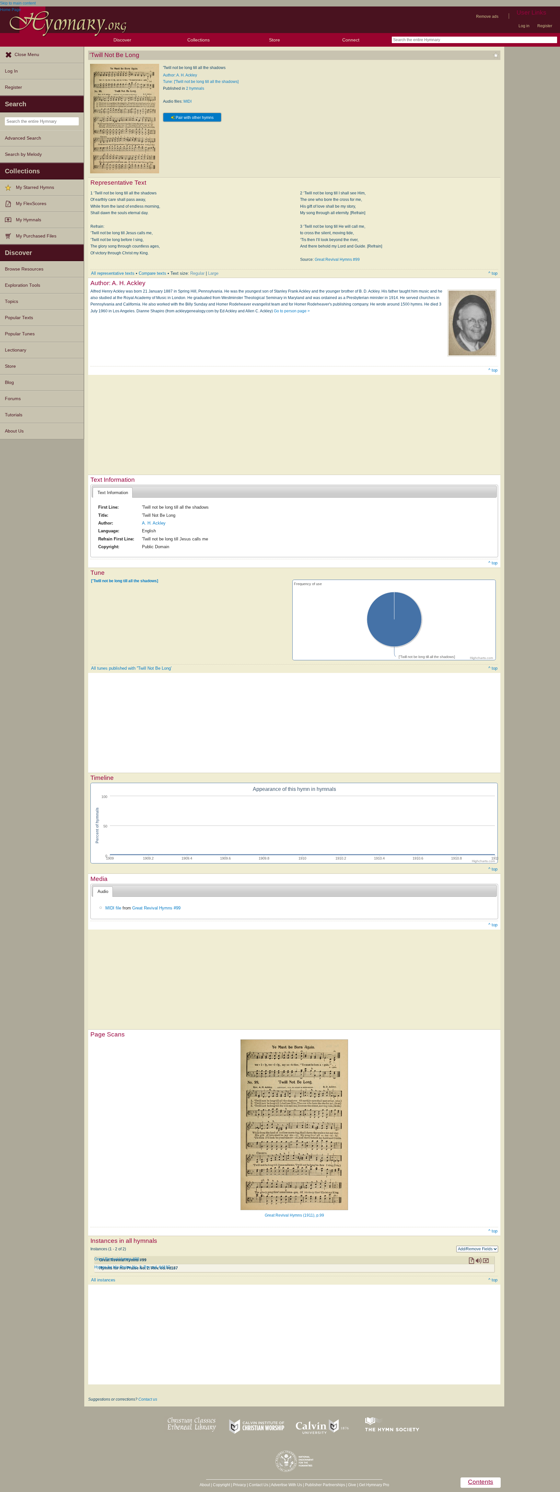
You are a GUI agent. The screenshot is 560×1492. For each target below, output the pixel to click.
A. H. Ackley (154, 523)
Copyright (221, 1485)
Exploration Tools (22, 285)
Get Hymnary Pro (374, 1485)
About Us (14, 431)
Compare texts (152, 273)
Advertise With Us (286, 1485)
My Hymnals (28, 219)
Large (213, 273)
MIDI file (113, 908)
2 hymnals (195, 88)
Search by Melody (23, 154)
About (205, 1485)
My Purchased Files (36, 236)
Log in (524, 26)
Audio (103, 891)
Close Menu (27, 54)
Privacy (239, 1485)
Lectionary (15, 350)
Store (274, 39)
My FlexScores (31, 203)
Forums (13, 398)
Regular (197, 273)
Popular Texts (19, 317)
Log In (11, 71)
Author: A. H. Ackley (180, 75)
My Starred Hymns (35, 187)
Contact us (147, 1399)
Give (352, 1485)
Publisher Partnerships (325, 1485)
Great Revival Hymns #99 (337, 259)
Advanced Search (23, 138)
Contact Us (258, 1485)
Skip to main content (18, 3)
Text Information (113, 492)
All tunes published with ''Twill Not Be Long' (131, 668)
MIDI (187, 101)
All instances (103, 1280)
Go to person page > (292, 311)
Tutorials (13, 414)
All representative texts (112, 273)
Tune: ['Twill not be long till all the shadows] (201, 81)
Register (544, 26)
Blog (9, 382)
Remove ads (487, 16)
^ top (492, 273)
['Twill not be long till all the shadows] (124, 581)
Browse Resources (24, 269)
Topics (11, 301)
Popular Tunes (20, 333)
